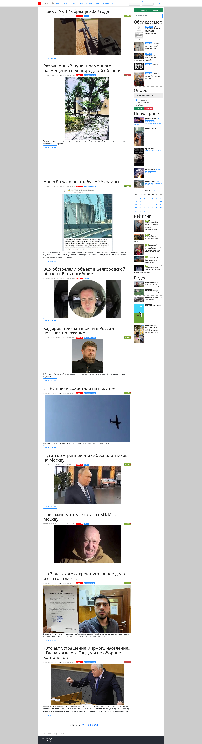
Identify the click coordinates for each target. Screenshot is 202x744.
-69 (128, 75)
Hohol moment (157, 305)
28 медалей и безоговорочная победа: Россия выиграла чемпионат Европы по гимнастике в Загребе (153, 248)
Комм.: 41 (79, 465)
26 (152, 208)
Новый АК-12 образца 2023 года (76, 11)
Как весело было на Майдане (153, 149)
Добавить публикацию (148, 10)
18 (148, 205)
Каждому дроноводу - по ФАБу (152, 291)
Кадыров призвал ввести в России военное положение (78, 330)
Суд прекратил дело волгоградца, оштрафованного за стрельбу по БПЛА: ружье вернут (148, 238)
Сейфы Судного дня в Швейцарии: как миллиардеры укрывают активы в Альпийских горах (148, 57)
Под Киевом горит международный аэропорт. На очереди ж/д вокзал (148, 121)
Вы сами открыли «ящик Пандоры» (153, 170)
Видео (97, 3)
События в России (90, 75)
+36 (128, 583)
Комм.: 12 (79, 278)
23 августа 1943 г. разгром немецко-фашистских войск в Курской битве (152, 259)
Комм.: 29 (79, 393)
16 (140, 205)
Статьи (106, 3)
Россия (65, 3)
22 (136, 208)
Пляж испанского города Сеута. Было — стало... (153, 183)
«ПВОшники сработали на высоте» (79, 388)
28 (161, 208)
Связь (62, 734)
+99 (128, 337)
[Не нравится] (130, 15)
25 (148, 208)
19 (152, 205)
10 (144, 201)
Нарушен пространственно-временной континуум (152, 284)
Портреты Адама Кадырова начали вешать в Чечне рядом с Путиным (153, 75)
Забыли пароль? (147, 2)
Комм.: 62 (80, 16)
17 (144, 205)
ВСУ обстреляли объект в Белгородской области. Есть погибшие (84, 271)
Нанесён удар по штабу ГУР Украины (81, 181)
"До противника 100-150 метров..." (153, 298)
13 (156, 201)
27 (156, 208)
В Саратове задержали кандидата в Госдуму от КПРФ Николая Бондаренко (153, 45)
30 (140, 211)
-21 (128, 662)
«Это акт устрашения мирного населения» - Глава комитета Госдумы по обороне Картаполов (86, 652)
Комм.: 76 (80, 524)
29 (136, 211)
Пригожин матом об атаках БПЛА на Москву (80, 517)
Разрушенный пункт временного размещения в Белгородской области (82, 68)
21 (161, 205)
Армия (89, 3)
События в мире (90, 186)
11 (148, 201)
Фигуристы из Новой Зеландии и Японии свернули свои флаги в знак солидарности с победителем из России (148, 269)
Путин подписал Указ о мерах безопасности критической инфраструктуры (152, 30)
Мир (57, 3)
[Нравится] (125, 15)
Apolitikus (63, 16)
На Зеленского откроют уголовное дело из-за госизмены (84, 576)
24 (144, 208)
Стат (44, 734)
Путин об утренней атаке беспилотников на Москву (85, 457)
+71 (128, 524)
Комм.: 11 (79, 583)
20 (156, 205)
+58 (128, 464)
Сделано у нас (77, 3)
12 (152, 201)
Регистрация (133, 2)
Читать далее (50, 58)
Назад (94, 725)
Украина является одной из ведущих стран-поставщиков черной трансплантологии (152, 329)
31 (144, 211)
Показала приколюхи (152, 130)
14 (161, 201)
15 (136, 205)
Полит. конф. (52, 734)
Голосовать (139, 109)
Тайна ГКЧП (156, 64)
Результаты (149, 109)
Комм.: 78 (79, 338)
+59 (128, 16)
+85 (128, 186)
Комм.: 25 (79, 75)
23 (140, 208)
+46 (128, 393)
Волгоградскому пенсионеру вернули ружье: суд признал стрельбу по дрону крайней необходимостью (152, 225)
